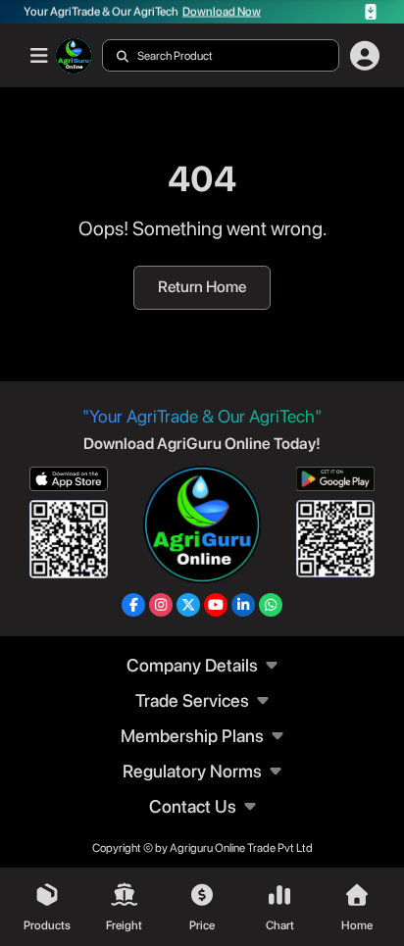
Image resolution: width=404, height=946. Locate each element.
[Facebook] (133, 605)
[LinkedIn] (243, 605)
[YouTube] (215, 605)
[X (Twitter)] (188, 605)
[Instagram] (161, 605)
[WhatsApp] (270, 605)
